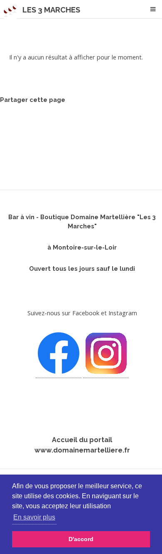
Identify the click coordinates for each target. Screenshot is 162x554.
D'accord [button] (81, 539)
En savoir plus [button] (34, 517)
